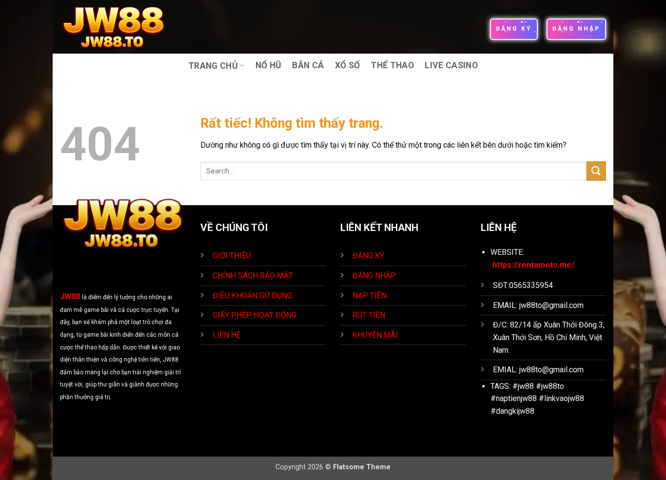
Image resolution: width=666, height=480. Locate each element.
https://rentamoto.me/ (533, 264)
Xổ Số (347, 65)
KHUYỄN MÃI (376, 335)
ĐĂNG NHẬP (374, 275)
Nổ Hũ (268, 65)
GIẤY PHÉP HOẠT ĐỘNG (254, 315)
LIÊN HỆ (227, 335)
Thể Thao (392, 65)
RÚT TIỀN (370, 315)
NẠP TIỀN (371, 295)
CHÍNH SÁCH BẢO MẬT (253, 275)
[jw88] (120, 27)
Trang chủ (213, 66)
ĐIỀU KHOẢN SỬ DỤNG (252, 295)
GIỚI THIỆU (232, 255)
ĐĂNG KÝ (368, 255)
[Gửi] (596, 170)
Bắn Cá (308, 65)
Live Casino (451, 65)
